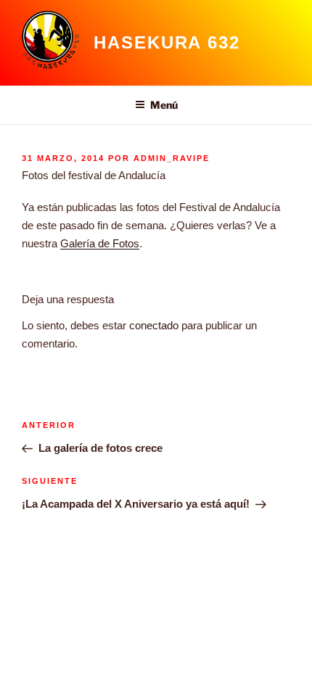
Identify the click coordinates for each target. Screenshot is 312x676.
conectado (153, 325)
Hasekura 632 (167, 42)
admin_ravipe (172, 158)
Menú (164, 105)
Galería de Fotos (99, 243)
